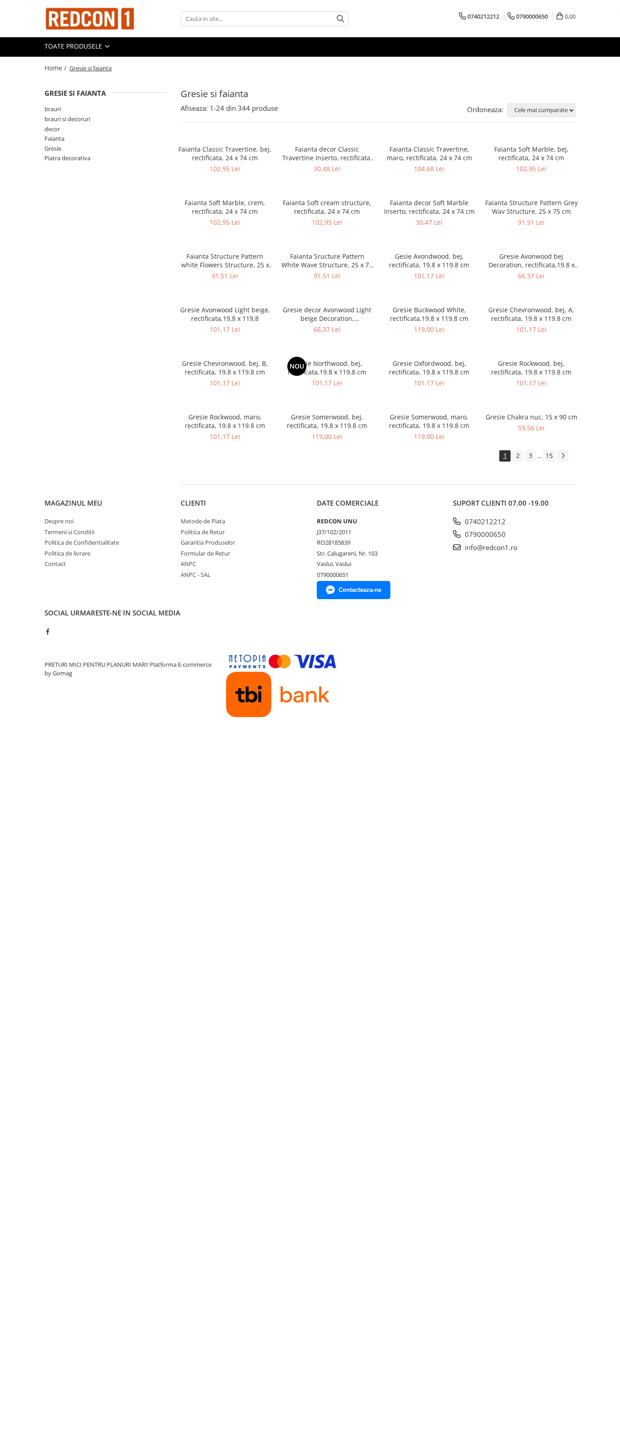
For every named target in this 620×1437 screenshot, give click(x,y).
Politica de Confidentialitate (81, 542)
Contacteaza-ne (360, 589)
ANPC (188, 564)
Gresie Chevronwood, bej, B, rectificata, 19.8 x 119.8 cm (225, 367)
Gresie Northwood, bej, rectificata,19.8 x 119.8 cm (327, 367)
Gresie (52, 148)
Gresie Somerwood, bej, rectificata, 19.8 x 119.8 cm (327, 421)
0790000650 (484, 534)
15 (549, 455)
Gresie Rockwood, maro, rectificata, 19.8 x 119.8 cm (225, 421)
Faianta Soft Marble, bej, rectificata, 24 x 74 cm (531, 153)
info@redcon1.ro (490, 547)
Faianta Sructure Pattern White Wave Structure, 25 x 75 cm (327, 260)
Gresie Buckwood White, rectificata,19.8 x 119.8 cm (429, 314)
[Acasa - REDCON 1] (89, 18)
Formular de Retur (205, 553)
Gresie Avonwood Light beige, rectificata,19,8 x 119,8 (225, 314)
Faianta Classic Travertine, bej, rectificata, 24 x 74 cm (224, 153)
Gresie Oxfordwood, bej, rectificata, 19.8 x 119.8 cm (429, 367)
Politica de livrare (67, 553)
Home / (56, 68)
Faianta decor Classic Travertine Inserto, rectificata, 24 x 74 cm (327, 153)
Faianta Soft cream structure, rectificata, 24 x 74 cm (327, 207)
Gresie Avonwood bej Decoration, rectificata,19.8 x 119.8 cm (531, 260)
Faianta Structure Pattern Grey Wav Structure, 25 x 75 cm (531, 207)
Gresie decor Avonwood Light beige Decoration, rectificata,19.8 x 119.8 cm (327, 314)
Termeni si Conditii (69, 532)
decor (52, 129)
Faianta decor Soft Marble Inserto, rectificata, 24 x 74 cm (429, 207)
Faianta (54, 138)
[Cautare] (340, 18)
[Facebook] (47, 631)
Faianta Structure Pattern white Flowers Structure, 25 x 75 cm (225, 260)
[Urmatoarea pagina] (563, 456)
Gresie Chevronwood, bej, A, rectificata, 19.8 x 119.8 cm (531, 314)
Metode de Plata (203, 521)
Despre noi (59, 521)
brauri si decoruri (67, 119)
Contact (55, 564)
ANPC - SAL (196, 575)
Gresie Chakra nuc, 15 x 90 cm (531, 417)
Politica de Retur (203, 532)
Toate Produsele (74, 46)
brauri (52, 109)
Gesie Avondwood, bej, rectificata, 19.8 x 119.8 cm (429, 260)
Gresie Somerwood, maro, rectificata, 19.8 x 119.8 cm (429, 421)
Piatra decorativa (67, 158)
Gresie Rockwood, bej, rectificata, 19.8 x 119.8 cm (531, 367)
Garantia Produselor (208, 542)
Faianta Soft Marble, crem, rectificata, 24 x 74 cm (225, 207)
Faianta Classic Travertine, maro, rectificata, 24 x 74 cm (429, 153)
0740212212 (484, 521)
